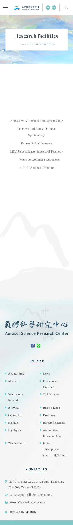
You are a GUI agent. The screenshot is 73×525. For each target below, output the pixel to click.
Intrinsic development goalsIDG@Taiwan (54, 449)
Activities (14, 407)
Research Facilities (54, 422)
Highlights (14, 430)
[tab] (13, 156)
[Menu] (5, 7)
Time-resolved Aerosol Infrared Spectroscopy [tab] (36, 132)
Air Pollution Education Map (52, 432)
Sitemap (13, 422)
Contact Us (15, 415)
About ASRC (16, 373)
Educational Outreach (50, 384)
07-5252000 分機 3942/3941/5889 (31, 494)
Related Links (51, 407)
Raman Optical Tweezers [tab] (36, 143)
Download (49, 415)
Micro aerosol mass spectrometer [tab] (40, 159)
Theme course (16, 443)
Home (22, 44)
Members (13, 381)
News (46, 373)
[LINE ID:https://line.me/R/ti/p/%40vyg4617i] (39, 346)
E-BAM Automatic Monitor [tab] (36, 167)
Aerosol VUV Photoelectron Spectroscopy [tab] (36, 120)
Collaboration (51, 394)
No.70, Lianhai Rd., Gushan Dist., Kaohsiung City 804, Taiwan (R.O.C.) (36, 484)
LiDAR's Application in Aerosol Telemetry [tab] (36, 151)
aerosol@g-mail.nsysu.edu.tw (28, 502)
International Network (16, 397)
